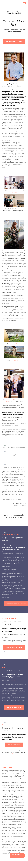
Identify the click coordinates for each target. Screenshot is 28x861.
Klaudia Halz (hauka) (14, 192)
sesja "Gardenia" (17, 343)
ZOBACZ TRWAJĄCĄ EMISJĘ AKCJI (14, 647)
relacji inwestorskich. (9, 754)
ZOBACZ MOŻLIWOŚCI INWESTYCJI (17, 855)
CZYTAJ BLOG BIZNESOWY (14, 744)
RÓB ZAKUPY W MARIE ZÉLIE (14, 707)
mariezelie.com (13, 680)
